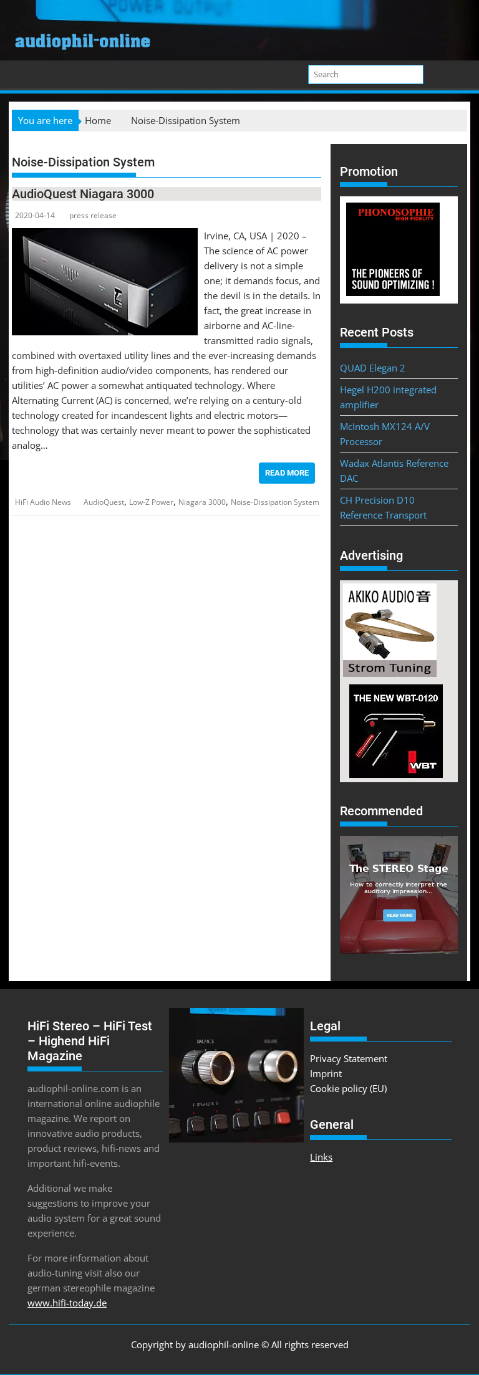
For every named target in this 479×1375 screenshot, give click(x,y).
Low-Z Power (151, 502)
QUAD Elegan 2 (372, 368)
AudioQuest (104, 502)
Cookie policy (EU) (348, 1088)
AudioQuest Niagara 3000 (83, 193)
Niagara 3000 (202, 502)
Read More (287, 472)
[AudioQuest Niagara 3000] (105, 235)
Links (321, 1157)
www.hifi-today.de (67, 1302)
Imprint (326, 1073)
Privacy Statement (348, 1058)
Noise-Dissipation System (275, 502)
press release (93, 215)
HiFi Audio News (43, 502)
